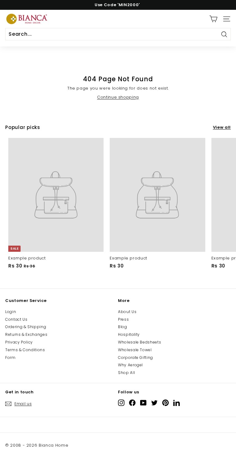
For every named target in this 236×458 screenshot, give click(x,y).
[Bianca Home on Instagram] (121, 403)
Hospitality (129, 334)
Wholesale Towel (135, 349)
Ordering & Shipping (25, 326)
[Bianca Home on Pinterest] (165, 403)
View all (222, 127)
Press (123, 319)
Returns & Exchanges (26, 334)
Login (10, 311)
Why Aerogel (130, 365)
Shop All (126, 372)
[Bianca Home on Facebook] (132, 403)
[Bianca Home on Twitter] (154, 403)
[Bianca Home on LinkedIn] (176, 403)
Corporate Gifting (135, 357)
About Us (127, 311)
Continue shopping (118, 97)
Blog (122, 326)
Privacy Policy (19, 342)
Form (10, 357)
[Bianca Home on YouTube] (143, 403)
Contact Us (16, 319)
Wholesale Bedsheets (139, 342)
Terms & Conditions (25, 349)
